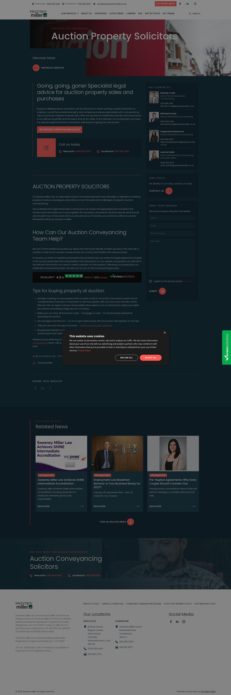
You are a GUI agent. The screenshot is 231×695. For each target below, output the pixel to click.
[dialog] (115, 347)
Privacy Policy (84, 350)
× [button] (165, 333)
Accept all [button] (151, 357)
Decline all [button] (126, 357)
